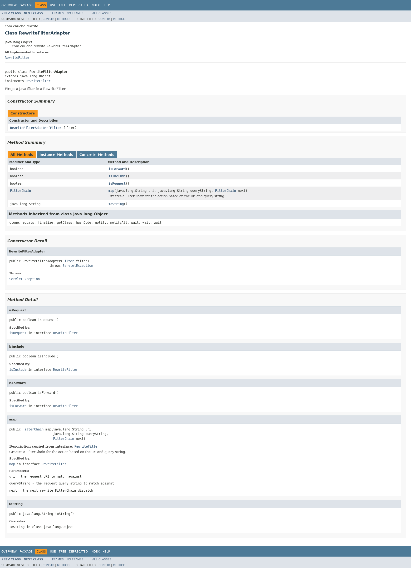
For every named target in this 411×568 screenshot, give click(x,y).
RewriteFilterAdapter (29, 128)
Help (106, 5)
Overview (9, 5)
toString (116, 204)
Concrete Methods (96, 155)
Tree (62, 5)
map (111, 191)
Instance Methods (56, 155)
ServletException (78, 265)
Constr (48, 19)
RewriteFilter (17, 57)
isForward (117, 169)
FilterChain (20, 191)
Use (53, 5)
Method (63, 19)
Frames (58, 13)
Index (95, 5)
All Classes (102, 13)
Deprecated (78, 5)
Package (26, 5)
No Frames (75, 13)
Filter (55, 128)
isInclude (117, 176)
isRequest (117, 183)
